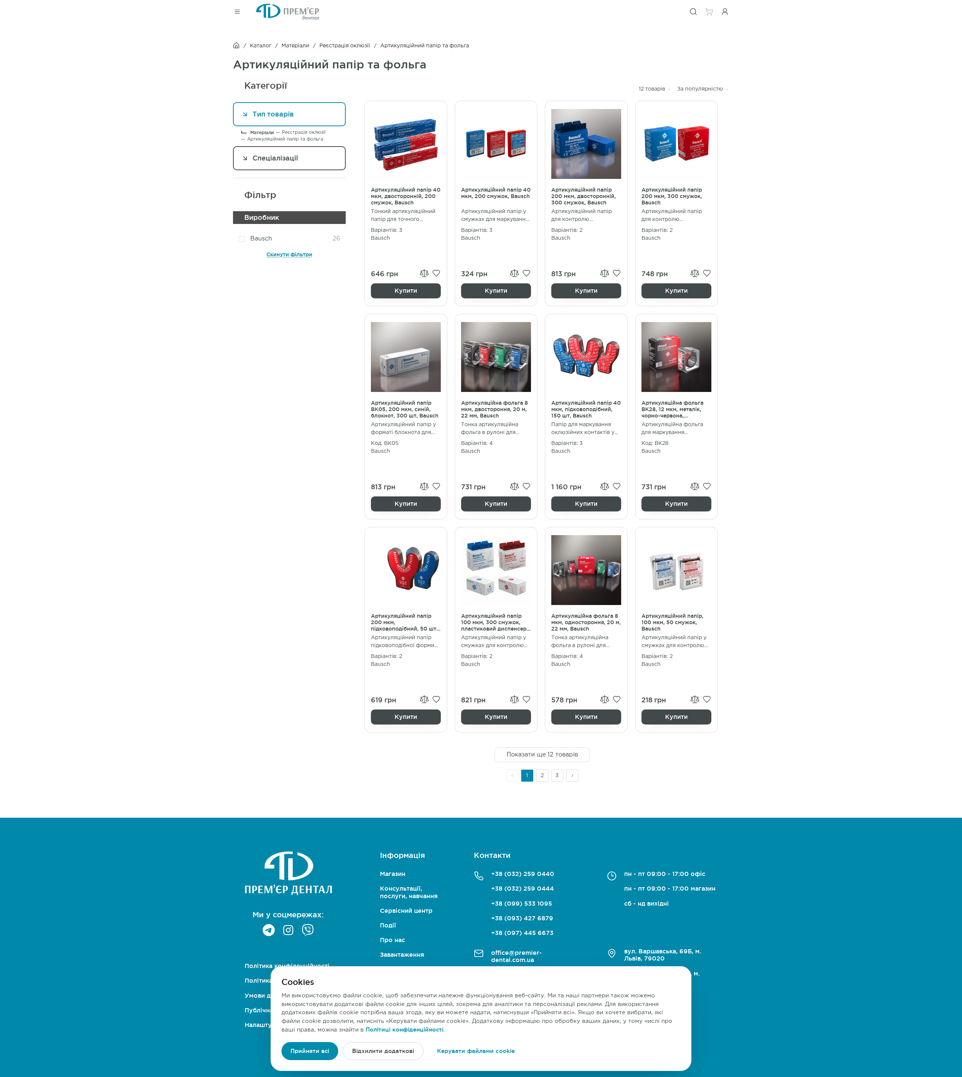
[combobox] (655, 89)
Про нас (392, 939)
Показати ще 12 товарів (542, 755)
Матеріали (295, 46)
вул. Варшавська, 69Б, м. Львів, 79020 (662, 955)
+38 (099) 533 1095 (521, 903)
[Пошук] (693, 12)
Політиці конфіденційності (404, 1029)
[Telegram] (269, 930)
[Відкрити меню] (237, 11)
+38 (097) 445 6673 (522, 932)
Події (388, 925)
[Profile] (725, 12)
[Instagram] (288, 930)
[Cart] (709, 12)
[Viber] (308, 930)
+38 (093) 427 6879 (522, 918)
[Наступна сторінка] (572, 776)
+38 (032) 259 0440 (522, 873)
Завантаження (402, 954)
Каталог (260, 46)
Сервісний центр (406, 910)
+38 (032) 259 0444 (522, 888)
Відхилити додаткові (383, 1051)
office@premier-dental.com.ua (516, 956)
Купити (406, 290)
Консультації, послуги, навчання (409, 892)
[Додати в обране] (436, 273)
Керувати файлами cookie (476, 1051)
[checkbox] (242, 239)
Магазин (392, 873)
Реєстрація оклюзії (344, 46)
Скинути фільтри (289, 254)
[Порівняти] (424, 273)
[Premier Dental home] (287, 12)
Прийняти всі (309, 1051)
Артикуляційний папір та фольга (285, 139)
